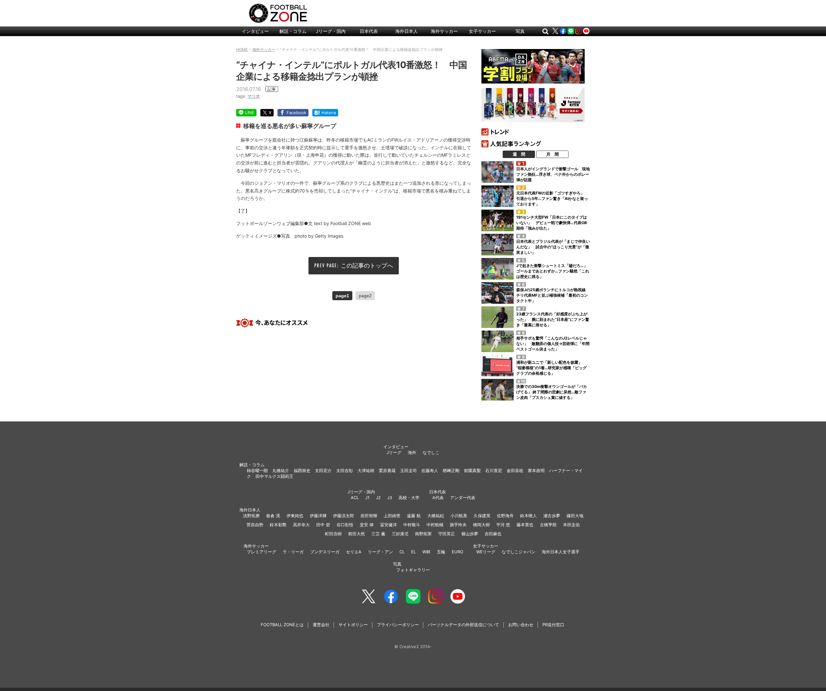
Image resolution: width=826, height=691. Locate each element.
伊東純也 (295, 515)
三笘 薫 (378, 533)
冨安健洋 (388, 524)
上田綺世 (392, 515)
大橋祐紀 (435, 515)
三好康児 (400, 533)
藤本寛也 (525, 524)
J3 (389, 497)
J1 (367, 497)
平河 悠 (503, 524)
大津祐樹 (366, 470)
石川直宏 (493, 470)
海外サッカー (444, 31)
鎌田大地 (575, 515)
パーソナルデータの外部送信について (463, 624)
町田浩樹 (333, 533)
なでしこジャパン (518, 551)
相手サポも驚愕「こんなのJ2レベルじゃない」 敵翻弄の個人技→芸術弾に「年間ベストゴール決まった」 (552, 343)
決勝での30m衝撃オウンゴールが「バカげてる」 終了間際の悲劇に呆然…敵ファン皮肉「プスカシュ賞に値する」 (551, 392)
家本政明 (536, 470)
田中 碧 (323, 524)
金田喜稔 (515, 470)
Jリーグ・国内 (331, 31)
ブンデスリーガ (324, 551)
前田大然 (356, 533)
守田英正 (446, 533)
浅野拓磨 (251, 515)
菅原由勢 (255, 524)
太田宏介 (323, 470)
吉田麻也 (493, 533)
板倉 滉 (273, 515)
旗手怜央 (458, 524)
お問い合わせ (520, 624)
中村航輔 (435, 524)
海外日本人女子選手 (560, 551)
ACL (355, 497)
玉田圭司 (408, 470)
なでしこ (431, 452)
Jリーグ (394, 452)
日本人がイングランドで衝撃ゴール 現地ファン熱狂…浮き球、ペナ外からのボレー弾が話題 (553, 174)
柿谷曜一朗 (257, 470)
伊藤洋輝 (318, 515)
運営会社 (321, 624)
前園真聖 (472, 470)
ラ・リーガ (293, 551)
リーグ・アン (380, 551)
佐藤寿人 (429, 470)
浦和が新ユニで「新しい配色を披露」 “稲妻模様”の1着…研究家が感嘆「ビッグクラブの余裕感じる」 (551, 368)
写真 (520, 31)
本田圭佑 (571, 524)
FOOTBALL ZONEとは (282, 624)
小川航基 (458, 515)
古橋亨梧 (548, 524)
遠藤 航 (414, 515)
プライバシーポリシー (398, 624)
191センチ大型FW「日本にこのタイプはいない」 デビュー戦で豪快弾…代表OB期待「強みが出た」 (551, 223)
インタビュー (255, 31)
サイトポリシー (353, 624)
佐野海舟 (505, 515)
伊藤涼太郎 (343, 515)
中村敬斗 (411, 524)
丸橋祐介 (280, 470)
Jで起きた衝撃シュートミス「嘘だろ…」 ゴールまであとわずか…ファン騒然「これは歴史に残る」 (553, 271)
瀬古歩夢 (551, 515)
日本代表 (369, 31)
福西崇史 (302, 470)
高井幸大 (301, 524)
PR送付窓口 (553, 624)
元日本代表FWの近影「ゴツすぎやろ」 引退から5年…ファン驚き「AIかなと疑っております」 (552, 198)
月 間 (552, 154)
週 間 (519, 154)
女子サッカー (482, 31)
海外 (412, 452)
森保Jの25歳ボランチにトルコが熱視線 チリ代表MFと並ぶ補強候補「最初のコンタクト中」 (552, 295)
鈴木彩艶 (278, 524)
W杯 (426, 551)
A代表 (438, 497)
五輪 (441, 551)
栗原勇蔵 (387, 470)
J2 (378, 497)
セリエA (353, 551)
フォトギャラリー (413, 569)
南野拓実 (423, 533)
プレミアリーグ (261, 551)
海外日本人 (406, 31)
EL (413, 551)
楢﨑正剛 (451, 470)
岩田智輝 (368, 515)
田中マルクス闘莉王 (274, 476)
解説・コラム (293, 31)
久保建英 (482, 515)
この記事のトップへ (367, 265)
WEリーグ (485, 551)
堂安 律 (367, 524)
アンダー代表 (462, 497)
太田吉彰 (344, 470)
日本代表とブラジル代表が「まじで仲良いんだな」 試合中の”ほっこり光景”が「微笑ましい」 (553, 247)
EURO (457, 551)
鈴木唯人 (528, 515)
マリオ (253, 96)
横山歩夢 (469, 533)
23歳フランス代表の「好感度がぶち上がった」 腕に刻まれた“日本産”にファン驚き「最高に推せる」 (552, 319)
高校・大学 (408, 497)
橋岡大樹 (481, 524)
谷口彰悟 (345, 524)
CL (402, 551)
